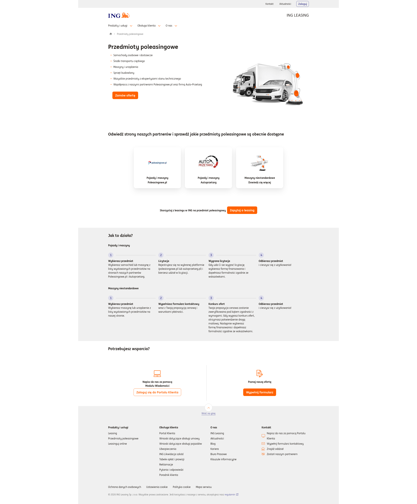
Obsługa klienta (146, 25)
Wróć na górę (208, 413)
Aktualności (286, 4)
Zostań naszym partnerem (282, 454)
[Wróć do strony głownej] (118, 15)
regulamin (231, 494)
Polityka (182, 487)
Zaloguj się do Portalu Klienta (157, 392)
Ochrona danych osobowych (124, 487)
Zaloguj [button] (302, 4)
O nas (169, 25)
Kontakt (269, 3)
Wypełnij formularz (261, 393)
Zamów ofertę (125, 95)
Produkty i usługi (117, 25)
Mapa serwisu (204, 487)
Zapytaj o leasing (242, 210)
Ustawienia (157, 487)
